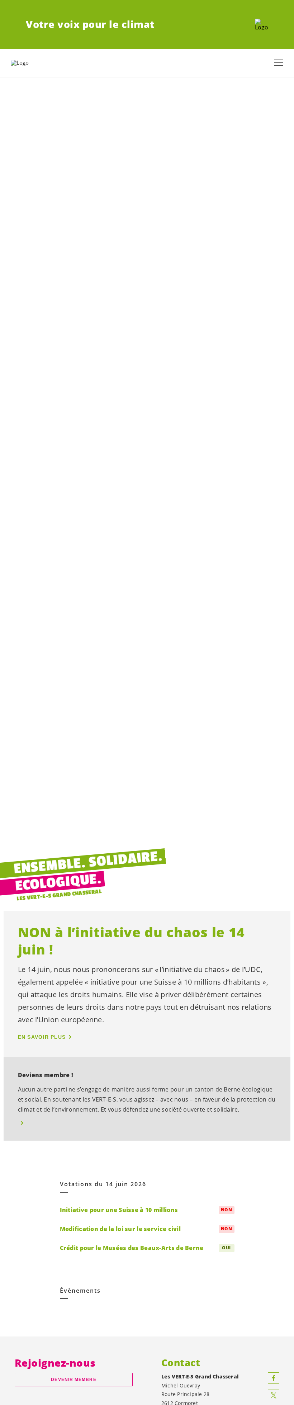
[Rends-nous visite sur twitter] (273, 1395)
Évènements (80, 1291)
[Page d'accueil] (261, 24)
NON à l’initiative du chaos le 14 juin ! (131, 940)
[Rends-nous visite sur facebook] (273, 1378)
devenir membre (73, 1379)
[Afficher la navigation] (278, 62)
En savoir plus (42, 1037)
